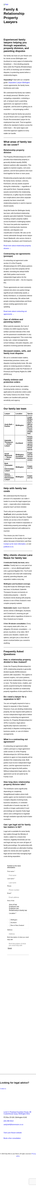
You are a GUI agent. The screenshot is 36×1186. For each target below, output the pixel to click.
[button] (31, 6)
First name (11, 871)
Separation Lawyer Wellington (19, 82)
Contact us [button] (3, 1088)
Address (9, 930)
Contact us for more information (15, 544)
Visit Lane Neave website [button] (13, 1133)
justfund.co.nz (8, 547)
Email (9, 893)
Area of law (10, 900)
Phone (9, 886)
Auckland (13, 922)
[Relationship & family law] (18, 910)
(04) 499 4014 (9, 1121)
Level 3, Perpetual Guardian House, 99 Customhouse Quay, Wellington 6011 (17, 1113)
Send (10, 948)
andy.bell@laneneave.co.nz (13, 1124)
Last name (11, 878)
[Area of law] (18, 905)
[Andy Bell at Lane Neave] (18, 6)
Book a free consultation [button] (12, 1138)
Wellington (14, 920)
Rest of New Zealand (17, 925)
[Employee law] (18, 907)
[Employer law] (18, 909)
